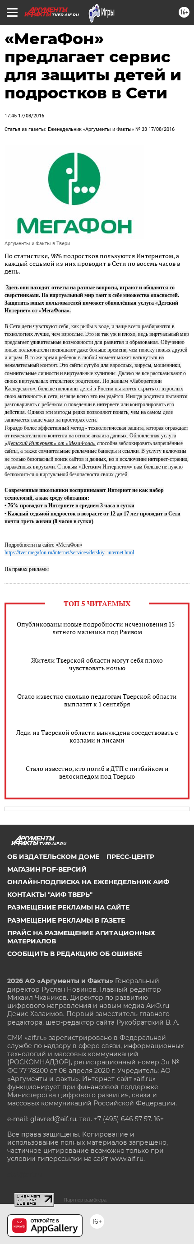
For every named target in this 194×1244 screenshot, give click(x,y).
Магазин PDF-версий (47, 869)
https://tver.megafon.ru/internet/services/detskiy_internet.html (69, 552)
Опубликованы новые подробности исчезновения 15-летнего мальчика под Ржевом (97, 628)
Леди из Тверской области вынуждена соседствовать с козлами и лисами (97, 736)
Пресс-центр (130, 857)
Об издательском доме (53, 857)
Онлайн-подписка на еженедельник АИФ (88, 882)
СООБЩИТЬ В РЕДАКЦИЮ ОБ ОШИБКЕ (74, 954)
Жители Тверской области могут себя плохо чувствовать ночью (97, 664)
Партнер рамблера (85, 1199)
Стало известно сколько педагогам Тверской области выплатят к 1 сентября (97, 700)
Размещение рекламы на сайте (68, 907)
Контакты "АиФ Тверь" (49, 895)
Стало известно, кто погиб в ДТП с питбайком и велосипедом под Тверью (97, 772)
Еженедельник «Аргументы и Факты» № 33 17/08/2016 (111, 129)
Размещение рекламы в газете (66, 920)
